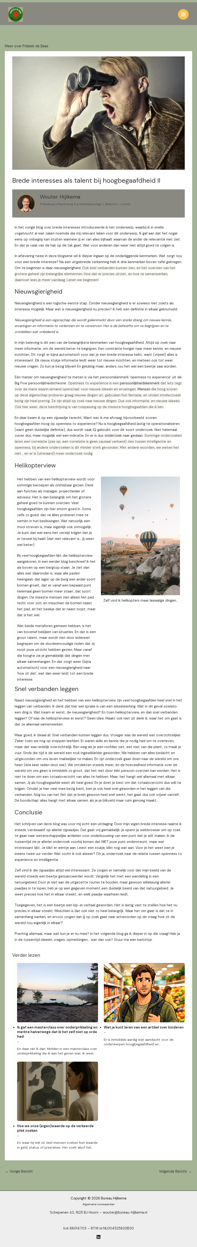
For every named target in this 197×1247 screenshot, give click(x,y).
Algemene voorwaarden (99, 1204)
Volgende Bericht (175, 1171)
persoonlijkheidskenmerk (140, 383)
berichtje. (145, 940)
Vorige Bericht (19, 1171)
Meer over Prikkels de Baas (26, 46)
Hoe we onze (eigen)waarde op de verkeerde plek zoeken (55, 1128)
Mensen (144, 389)
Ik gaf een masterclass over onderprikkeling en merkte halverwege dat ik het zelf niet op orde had (57, 1032)
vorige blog (34, 227)
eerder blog (58, 561)
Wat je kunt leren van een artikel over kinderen (144, 1027)
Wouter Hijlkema (60, 196)
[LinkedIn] (98, 1237)
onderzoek (113, 435)
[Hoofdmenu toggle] (183, 14)
